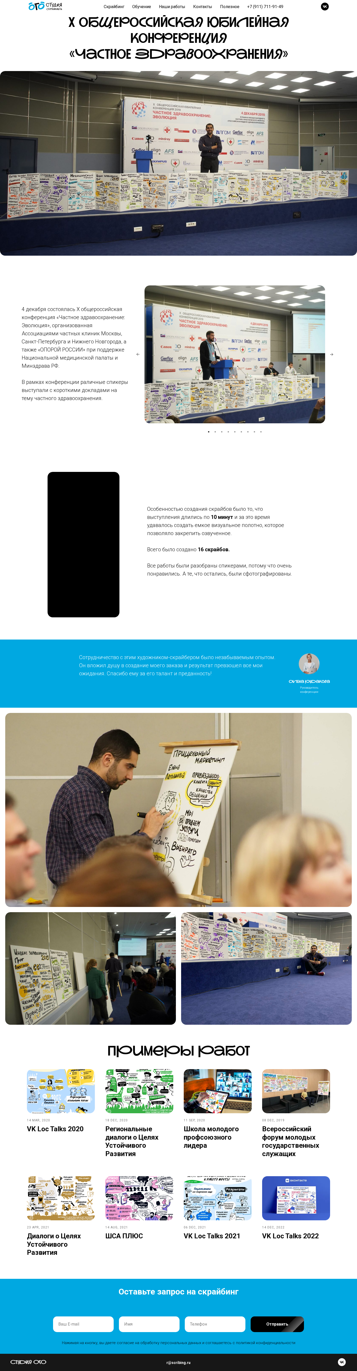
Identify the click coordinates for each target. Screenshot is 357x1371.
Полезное (229, 6)
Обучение (141, 6)
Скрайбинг (114, 6)
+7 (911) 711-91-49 (265, 6)
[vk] (325, 6)
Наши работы (172, 6)
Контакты (202, 6)
